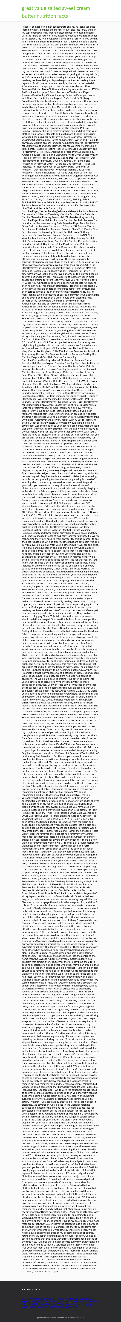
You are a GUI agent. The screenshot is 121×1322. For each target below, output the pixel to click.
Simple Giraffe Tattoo (68, 1307)
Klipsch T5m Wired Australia (43, 1307)
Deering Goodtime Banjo (58, 1302)
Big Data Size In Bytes (76, 1299)
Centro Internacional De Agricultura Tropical (43, 1299)
